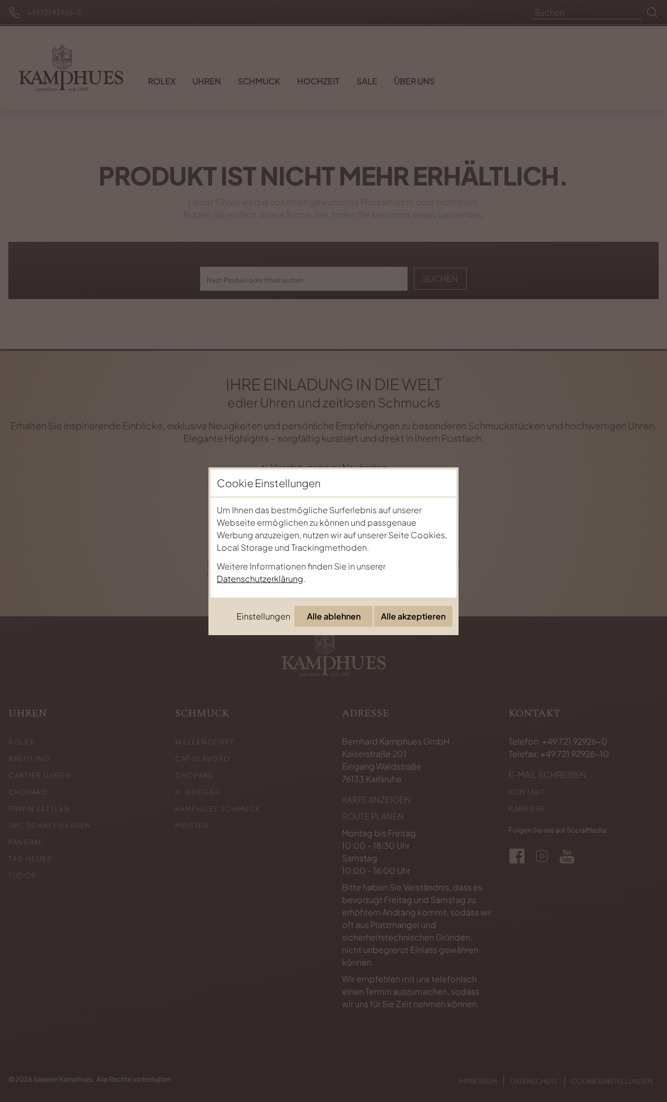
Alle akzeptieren (413, 616)
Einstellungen (263, 616)
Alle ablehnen (334, 616)
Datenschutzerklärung (260, 578)
